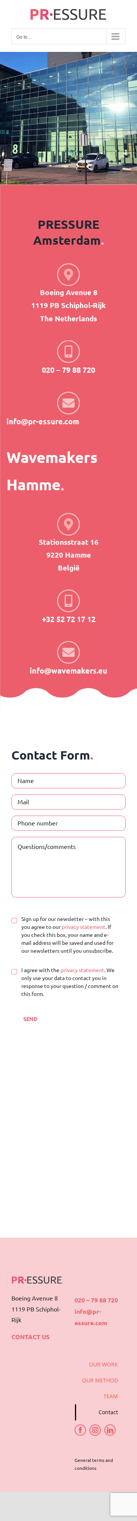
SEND (30, 1018)
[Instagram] (95, 1430)
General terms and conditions (94, 1464)
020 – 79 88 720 (96, 1300)
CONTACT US (30, 1337)
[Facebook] (80, 1430)
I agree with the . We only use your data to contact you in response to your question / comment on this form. (69, 981)
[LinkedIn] (110, 1430)
